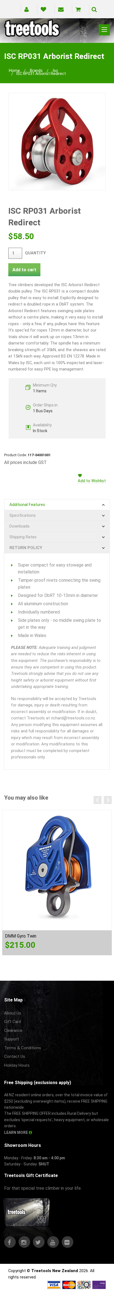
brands (36, 70)
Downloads (19, 526)
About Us (12, 1013)
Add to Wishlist (92, 480)
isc (55, 70)
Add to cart (24, 269)
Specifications (22, 515)
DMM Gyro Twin (20, 936)
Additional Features (27, 504)
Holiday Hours (17, 1065)
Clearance (13, 1030)
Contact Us (14, 1056)
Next (108, 800)
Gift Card (12, 1021)
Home (14, 70)
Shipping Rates (23, 536)
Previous (98, 800)
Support (11, 1039)
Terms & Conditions (22, 1047)
